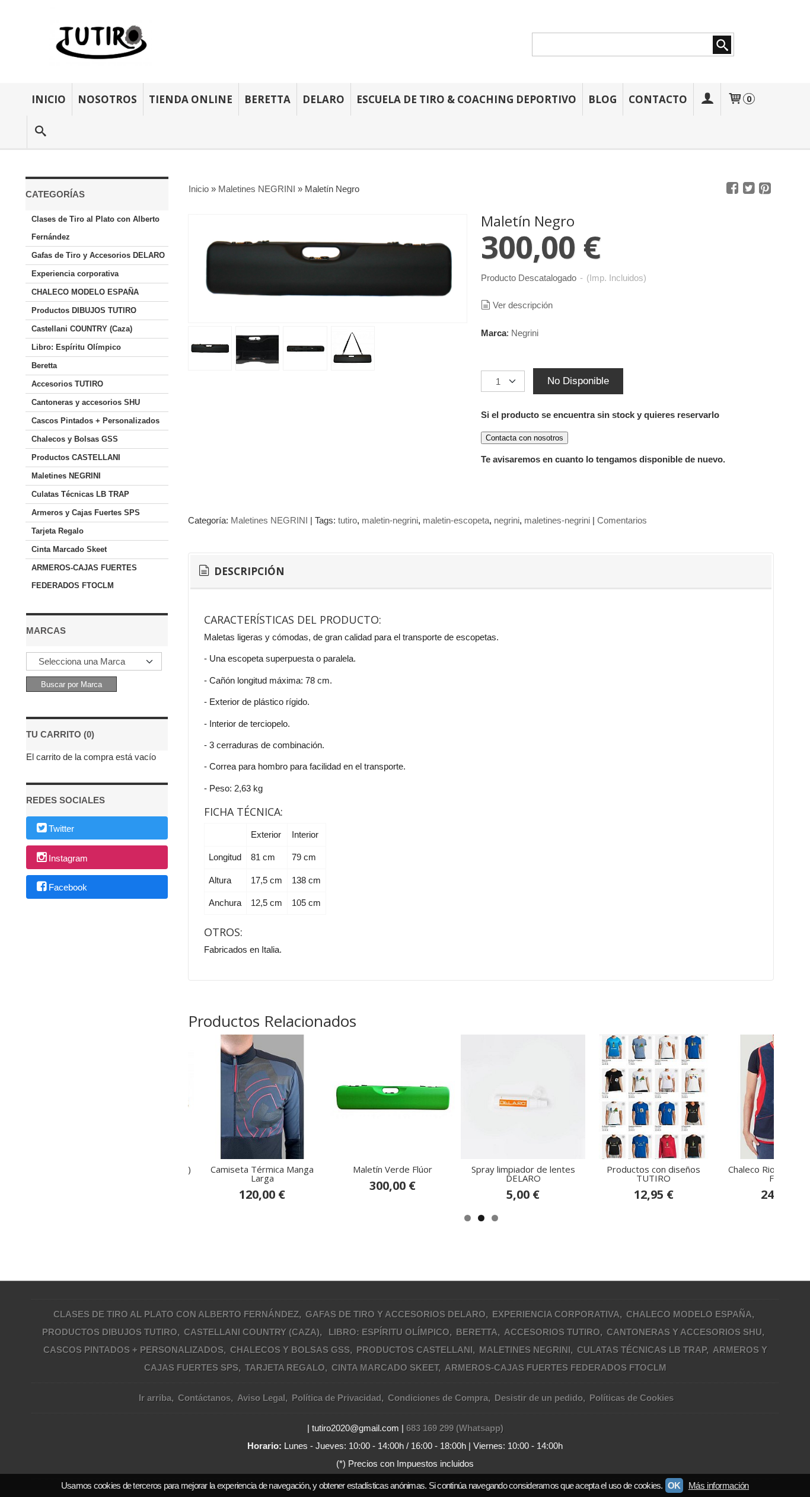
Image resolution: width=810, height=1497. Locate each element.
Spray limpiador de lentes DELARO (523, 1173)
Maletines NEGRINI (66, 475)
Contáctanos (204, 1398)
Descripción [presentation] (248, 571)
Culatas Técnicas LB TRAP (80, 494)
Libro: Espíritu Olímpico (76, 347)
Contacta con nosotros (524, 437)
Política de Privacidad (336, 1398)
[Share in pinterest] (765, 188)
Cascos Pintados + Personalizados (95, 420)
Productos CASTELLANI (75, 457)
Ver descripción (523, 305)
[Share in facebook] (732, 188)
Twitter (61, 828)
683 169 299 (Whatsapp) (454, 1428)
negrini (506, 520)
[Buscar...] (40, 132)
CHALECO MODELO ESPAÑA (85, 292)
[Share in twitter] (749, 188)
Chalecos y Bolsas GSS (74, 439)
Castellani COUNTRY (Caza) (81, 328)
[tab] (240, 571)
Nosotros (107, 99)
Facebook (68, 888)
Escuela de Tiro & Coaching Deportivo (466, 99)
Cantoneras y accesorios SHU (85, 402)
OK (674, 1485)
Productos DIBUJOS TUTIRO (83, 310)
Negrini (524, 333)
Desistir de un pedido (539, 1398)
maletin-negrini (390, 520)
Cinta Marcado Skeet (69, 549)
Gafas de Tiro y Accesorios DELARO (98, 255)
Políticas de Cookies (631, 1398)
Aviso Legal (261, 1398)
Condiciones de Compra (438, 1398)
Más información (718, 1485)
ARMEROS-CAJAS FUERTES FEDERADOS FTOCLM (84, 576)
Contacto (658, 99)
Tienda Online (190, 99)
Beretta (267, 99)
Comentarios (622, 520)
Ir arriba (155, 1398)
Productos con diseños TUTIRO (653, 1173)
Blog (602, 99)
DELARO (323, 99)
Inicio (48, 99)
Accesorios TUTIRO (67, 383)
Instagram (68, 858)
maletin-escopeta (456, 520)
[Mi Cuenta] (706, 99)
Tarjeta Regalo (57, 530)
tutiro (347, 520)
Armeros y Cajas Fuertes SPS (85, 512)
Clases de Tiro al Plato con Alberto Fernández (95, 228)
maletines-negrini (557, 520)
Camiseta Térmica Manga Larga (262, 1173)
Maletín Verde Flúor (392, 1169)
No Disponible (578, 381)
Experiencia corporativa (75, 273)
